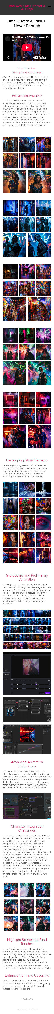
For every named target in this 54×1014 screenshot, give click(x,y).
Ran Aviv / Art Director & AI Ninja (27, 7)
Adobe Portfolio (32, 1009)
